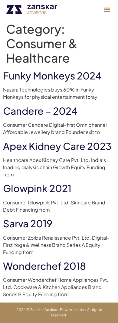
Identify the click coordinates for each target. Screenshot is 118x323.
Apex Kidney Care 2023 (57, 146)
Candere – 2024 (40, 111)
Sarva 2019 (27, 223)
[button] (107, 9)
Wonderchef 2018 (44, 266)
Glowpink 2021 (37, 188)
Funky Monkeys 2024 (52, 76)
